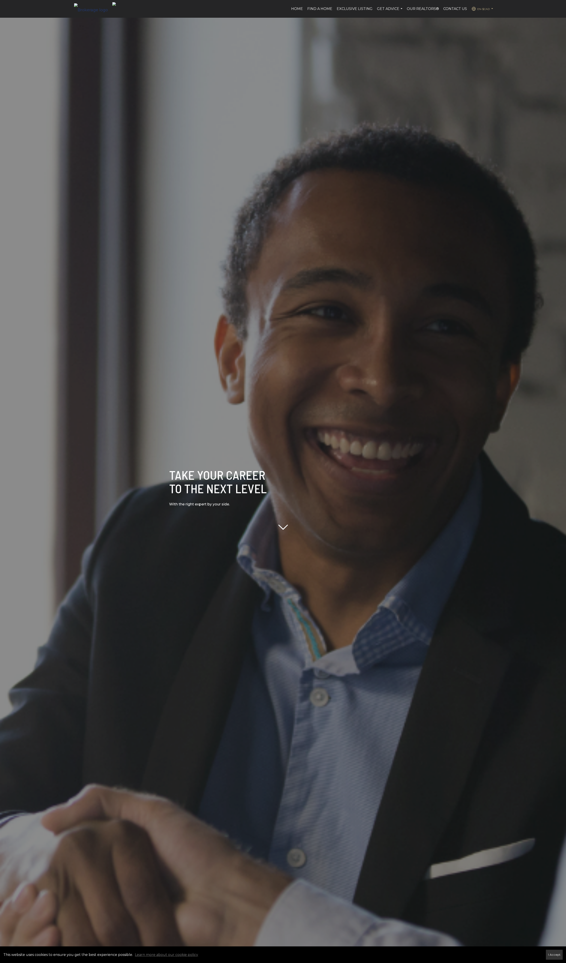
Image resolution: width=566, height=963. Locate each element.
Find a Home (319, 9)
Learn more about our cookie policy (166, 955)
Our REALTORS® (423, 9)
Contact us (455, 9)
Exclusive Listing (355, 9)
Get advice (390, 11)
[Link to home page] (93, 8)
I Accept (554, 954)
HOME (297, 9)
